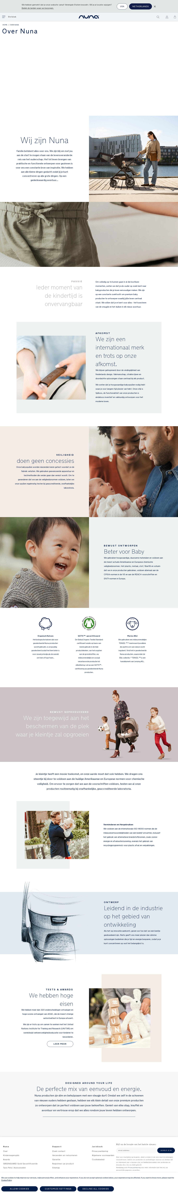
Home (5, 25)
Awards (6, 1159)
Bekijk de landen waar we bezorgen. (38, 8)
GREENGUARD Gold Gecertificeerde (20, 1163)
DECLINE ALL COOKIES (95, 1189)
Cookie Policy (6, 1180)
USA (122, 6)
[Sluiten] (154, 6)
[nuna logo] (89, 17)
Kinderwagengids (11, 1155)
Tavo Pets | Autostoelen (14, 1168)
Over (5, 1151)
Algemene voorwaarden (103, 1155)
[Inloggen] (166, 17)
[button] (175, 16)
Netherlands (140, 6)
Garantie (56, 1159)
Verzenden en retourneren (64, 1155)
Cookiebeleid (98, 1159)
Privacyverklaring (100, 1151)
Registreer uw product (63, 1163)
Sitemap (56, 1168)
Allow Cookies (19, 1189)
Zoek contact (58, 1151)
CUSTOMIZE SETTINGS (58, 1189)
